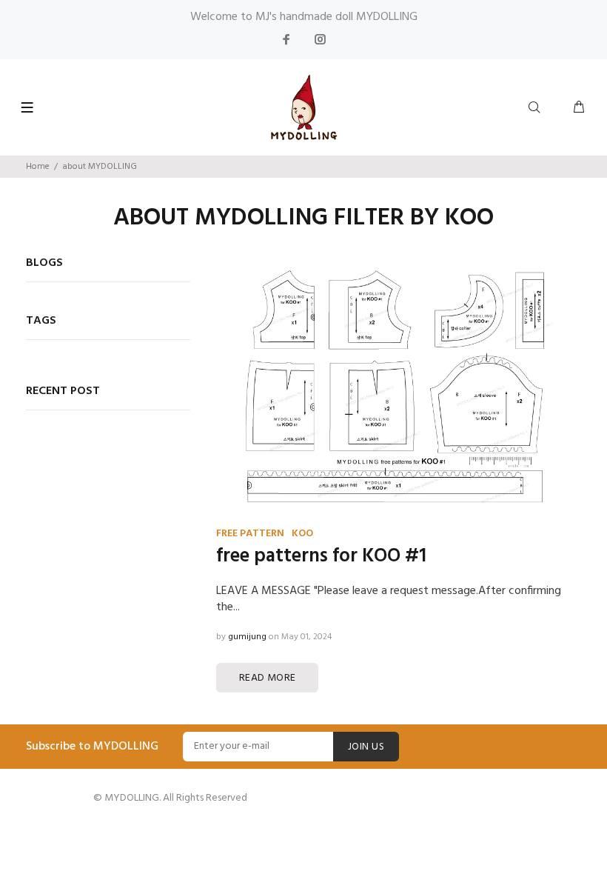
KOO (302, 533)
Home (38, 166)
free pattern (250, 533)
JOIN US (366, 746)
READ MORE (267, 678)
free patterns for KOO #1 (321, 557)
